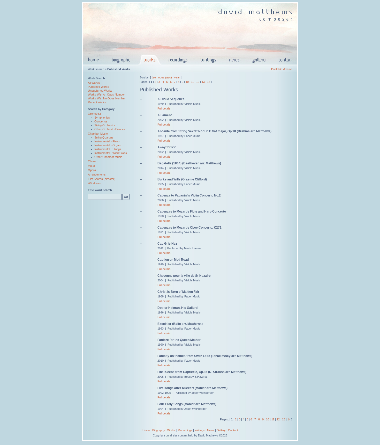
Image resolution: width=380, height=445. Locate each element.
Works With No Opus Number (106, 98)
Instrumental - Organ (107, 145)
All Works (94, 82)
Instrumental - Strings (107, 149)
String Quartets (103, 137)
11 (192, 81)
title (154, 77)
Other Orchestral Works (109, 129)
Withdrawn (94, 183)
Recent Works (97, 102)
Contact (233, 430)
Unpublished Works (100, 90)
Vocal (91, 165)
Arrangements (97, 174)
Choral (92, 161)
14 (208, 81)
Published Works (98, 86)
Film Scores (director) (101, 178)
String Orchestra (104, 125)
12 (197, 81)
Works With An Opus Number (106, 94)
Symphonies (102, 117)
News (210, 430)
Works (171, 430)
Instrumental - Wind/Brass (110, 153)
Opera (92, 170)
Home (146, 430)
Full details (164, 108)
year (177, 77)
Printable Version (281, 69)
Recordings (185, 430)
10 (187, 81)
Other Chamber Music (108, 156)
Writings (200, 430)
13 (203, 81)
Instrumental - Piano (106, 141)
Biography (158, 430)
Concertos (101, 121)
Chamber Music (98, 133)
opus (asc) (165, 77)
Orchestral (94, 113)
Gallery (221, 430)
